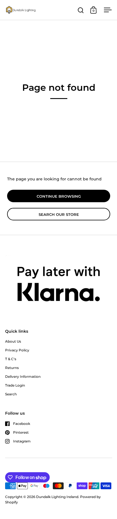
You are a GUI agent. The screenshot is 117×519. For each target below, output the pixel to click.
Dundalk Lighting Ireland (57, 497)
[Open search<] (81, 10)
